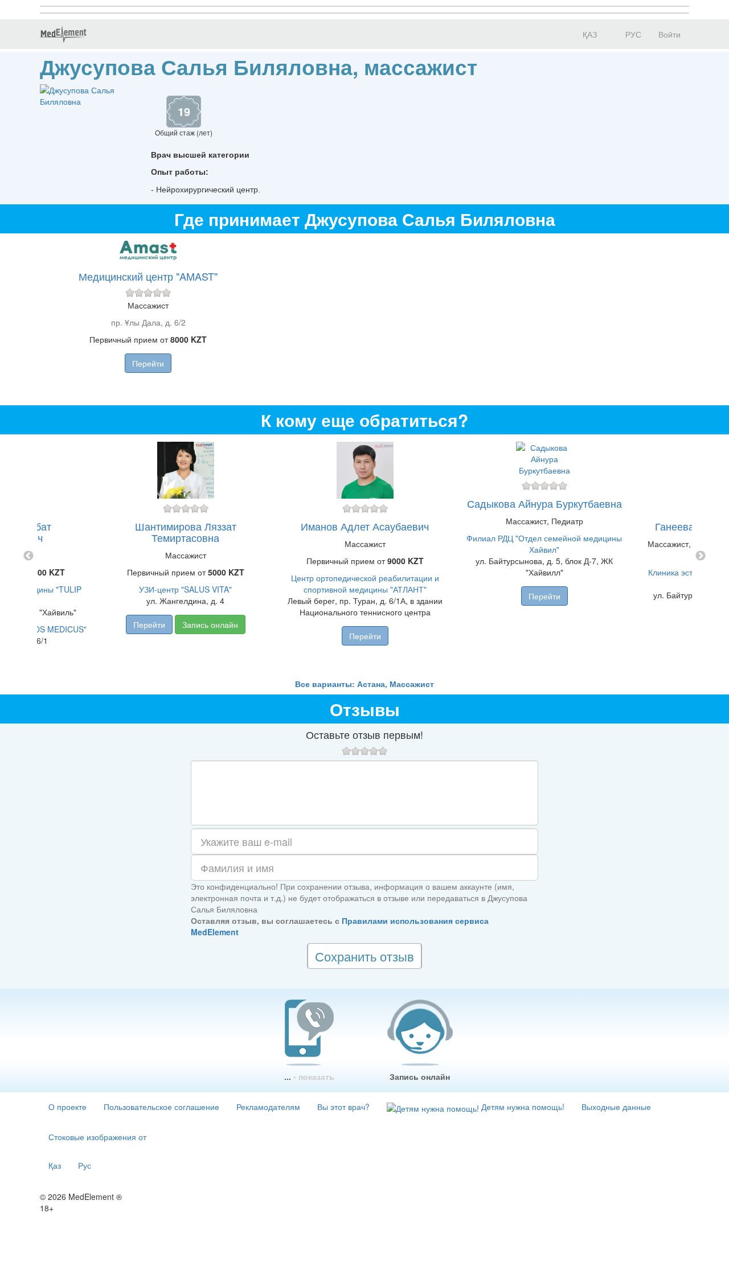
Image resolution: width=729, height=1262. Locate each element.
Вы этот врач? (343, 1106)
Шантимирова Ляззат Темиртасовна (185, 532)
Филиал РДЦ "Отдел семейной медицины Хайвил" (544, 543)
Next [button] (700, 556)
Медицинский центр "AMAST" (148, 276)
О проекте (67, 1106)
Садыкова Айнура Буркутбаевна (544, 503)
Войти (669, 34)
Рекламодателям (268, 1106)
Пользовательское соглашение (161, 1106)
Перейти (148, 363)
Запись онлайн (210, 624)
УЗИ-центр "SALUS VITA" (185, 589)
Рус (84, 1165)
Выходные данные (616, 1106)
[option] (364, 556)
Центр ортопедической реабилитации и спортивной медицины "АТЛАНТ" (365, 583)
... (309, 1076)
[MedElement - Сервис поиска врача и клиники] (63, 34)
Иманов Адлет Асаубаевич (365, 526)
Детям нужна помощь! (521, 1106)
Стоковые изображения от (97, 1136)
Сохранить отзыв (364, 956)
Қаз (54, 1165)
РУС (632, 34)
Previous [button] (28, 556)
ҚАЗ (588, 34)
